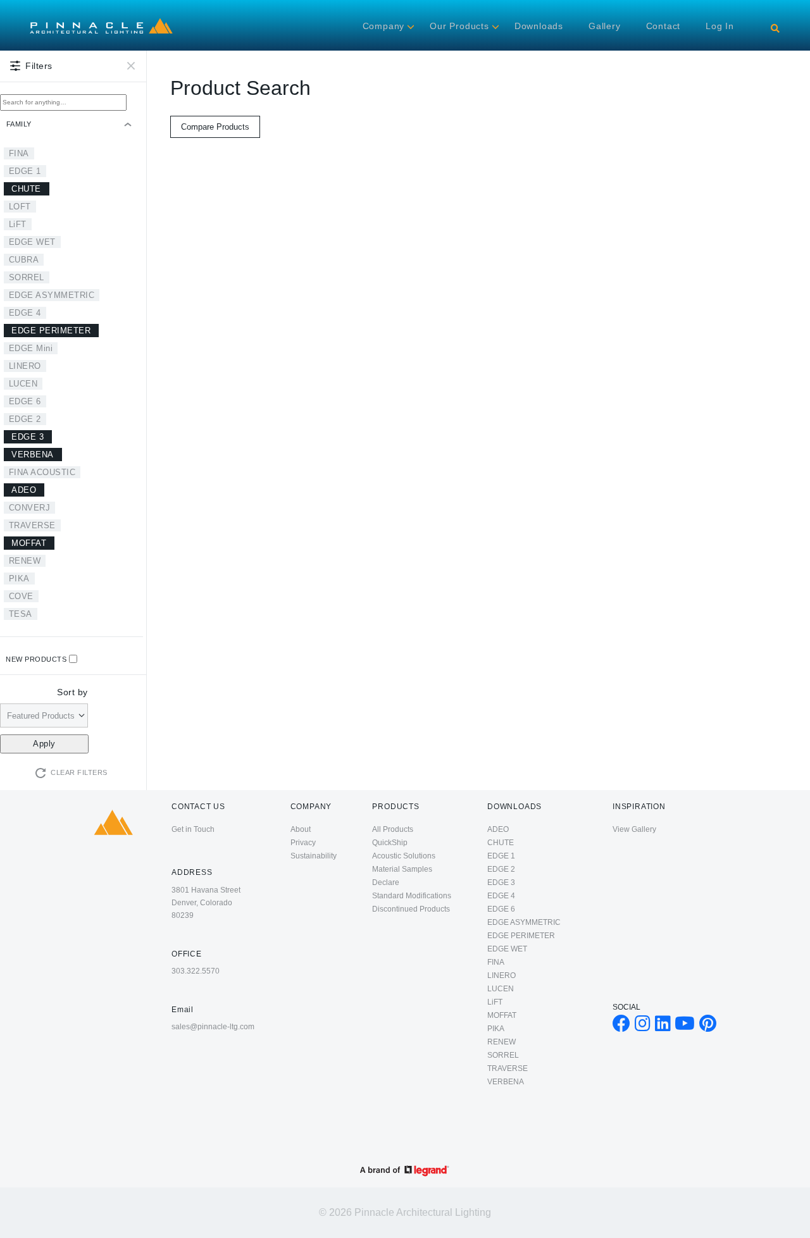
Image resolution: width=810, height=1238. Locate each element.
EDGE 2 (25, 419)
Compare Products (215, 127)
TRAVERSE (32, 525)
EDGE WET (32, 242)
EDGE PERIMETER (50, 330)
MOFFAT (28, 543)
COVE (21, 596)
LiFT (18, 224)
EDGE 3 (27, 437)
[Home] (101, 20)
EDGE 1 (25, 171)
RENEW (25, 561)
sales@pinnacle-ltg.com (212, 1026)
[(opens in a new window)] (621, 1027)
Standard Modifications (411, 895)
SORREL (26, 277)
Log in (720, 26)
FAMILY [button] (19, 124)
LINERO (25, 366)
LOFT (20, 206)
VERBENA (32, 454)
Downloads (538, 26)
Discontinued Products (411, 909)
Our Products (459, 26)
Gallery (605, 26)
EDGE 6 (25, 401)
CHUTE (26, 189)
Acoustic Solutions (403, 855)
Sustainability (313, 855)
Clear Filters (79, 772)
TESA (20, 614)
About (300, 829)
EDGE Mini (31, 348)
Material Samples (402, 869)
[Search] (775, 28)
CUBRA (24, 259)
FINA (19, 153)
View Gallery (634, 829)
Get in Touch (193, 829)
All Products (392, 829)
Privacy (303, 842)
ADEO (23, 490)
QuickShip (390, 842)
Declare (385, 882)
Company (384, 26)
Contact (663, 26)
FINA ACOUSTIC (42, 472)
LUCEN (23, 383)
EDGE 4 (25, 313)
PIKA (19, 578)
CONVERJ (30, 507)
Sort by (72, 692)
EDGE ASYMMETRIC (52, 295)
